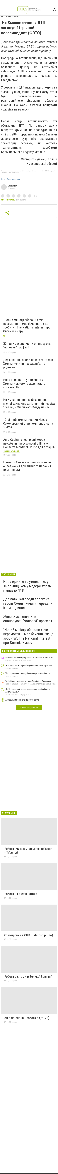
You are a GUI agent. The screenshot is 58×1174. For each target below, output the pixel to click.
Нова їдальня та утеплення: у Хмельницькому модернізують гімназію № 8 (24, 383)
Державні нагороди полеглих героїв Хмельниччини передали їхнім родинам (28, 363)
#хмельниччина (13, 179)
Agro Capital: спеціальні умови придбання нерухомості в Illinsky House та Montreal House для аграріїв (29, 443)
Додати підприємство (29, 707)
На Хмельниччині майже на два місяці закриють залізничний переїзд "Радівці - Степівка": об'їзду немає (29, 403)
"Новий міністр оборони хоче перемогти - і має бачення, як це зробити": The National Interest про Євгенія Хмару (26, 325)
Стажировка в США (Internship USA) (28, 935)
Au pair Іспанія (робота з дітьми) (26, 1018)
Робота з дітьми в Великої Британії (28, 977)
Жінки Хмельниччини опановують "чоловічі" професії (27, 345)
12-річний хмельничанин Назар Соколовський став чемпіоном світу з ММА (28, 423)
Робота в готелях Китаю (20, 894)
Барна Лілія (12, 186)
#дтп (3, 179)
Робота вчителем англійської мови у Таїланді (28, 850)
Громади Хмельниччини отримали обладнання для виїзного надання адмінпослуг (27, 466)
